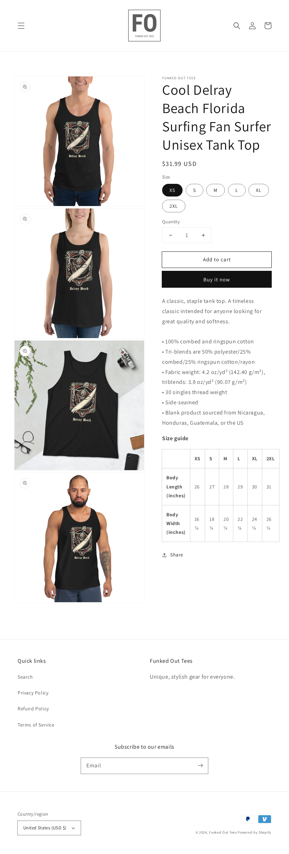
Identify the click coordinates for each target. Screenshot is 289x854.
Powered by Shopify (254, 832)
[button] (21, 25)
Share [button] (176, 554)
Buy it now (216, 279)
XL (259, 190)
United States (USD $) (44, 828)
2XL (174, 206)
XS (172, 190)
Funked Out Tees (223, 832)
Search (25, 677)
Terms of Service (36, 725)
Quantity (171, 222)
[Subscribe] (200, 765)
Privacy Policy (33, 693)
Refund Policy (33, 708)
